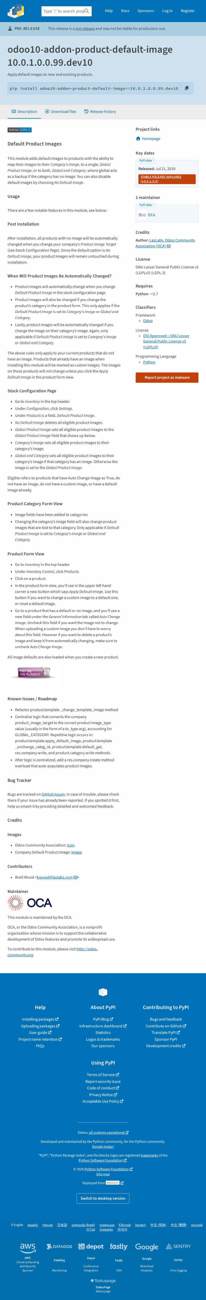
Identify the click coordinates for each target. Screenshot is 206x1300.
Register (188, 11)
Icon (70, 845)
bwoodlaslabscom (55, 877)
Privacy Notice (101, 1095)
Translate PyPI (164, 1032)
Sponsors (146, 11)
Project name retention (38, 1039)
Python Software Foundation (101, 1160)
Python (149, 362)
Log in (167, 11)
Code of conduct (101, 1088)
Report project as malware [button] (167, 377)
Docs (125, 11)
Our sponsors (103, 1046)
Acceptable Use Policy (101, 1101)
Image (76, 852)
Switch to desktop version (103, 1198)
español (33, 1225)
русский (196, 1225)
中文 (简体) (158, 1225)
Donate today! (103, 1146)
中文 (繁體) (179, 1225)
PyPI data (145, 160)
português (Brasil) (83, 1225)
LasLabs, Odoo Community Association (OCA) (165, 243)
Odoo (148, 321)
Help (109, 11)
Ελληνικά (125, 1225)
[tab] (24, 112)
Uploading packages (38, 1026)
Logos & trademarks (103, 1039)
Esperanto (106, 1230)
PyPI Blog (101, 1019)
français (47, 1225)
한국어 (122, 1230)
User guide (38, 1032)
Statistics (103, 1032)
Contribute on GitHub (164, 1026)
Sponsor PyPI (165, 1039)
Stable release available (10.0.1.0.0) (161, 179)
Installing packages (38, 1019)
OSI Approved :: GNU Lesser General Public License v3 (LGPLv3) (166, 341)
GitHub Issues (53, 794)
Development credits (163, 1046)
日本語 (62, 1225)
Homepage (151, 138)
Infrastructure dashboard (100, 1026)
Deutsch (140, 1225)
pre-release (85, 28)
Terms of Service (101, 1075)
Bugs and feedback (166, 1019)
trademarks (149, 1155)
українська (106, 1225)
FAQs (40, 1046)
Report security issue (103, 1081)
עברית (90, 1230)
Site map (103, 1174)
